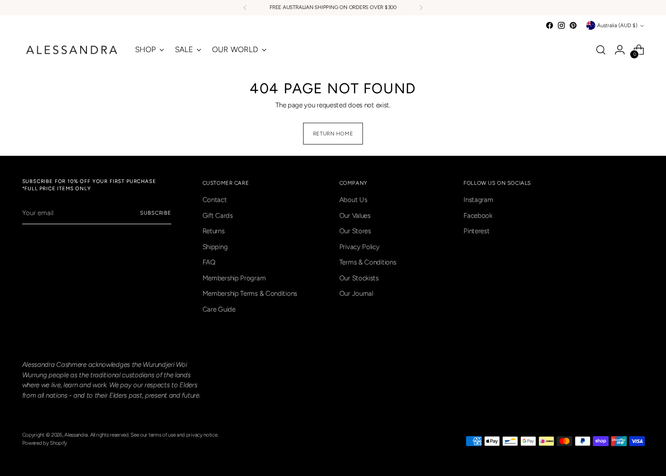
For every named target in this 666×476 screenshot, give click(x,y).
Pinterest (476, 231)
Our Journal (356, 293)
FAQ (209, 262)
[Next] (421, 7)
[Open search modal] (601, 50)
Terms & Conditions (367, 262)
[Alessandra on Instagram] (561, 25)
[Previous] (245, 7)
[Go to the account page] (620, 50)
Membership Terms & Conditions (250, 293)
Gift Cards (218, 216)
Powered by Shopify (45, 443)
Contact (215, 200)
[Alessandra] (72, 50)
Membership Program (234, 278)
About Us (353, 200)
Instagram (478, 200)
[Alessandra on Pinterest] (573, 25)
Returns (214, 231)
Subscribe (155, 213)
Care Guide (219, 309)
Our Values (355, 216)
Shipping (215, 247)
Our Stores (355, 231)
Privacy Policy (359, 247)
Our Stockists (359, 278)
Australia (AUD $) (617, 25)
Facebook (477, 216)
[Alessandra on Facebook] (549, 25)
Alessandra (76, 435)
